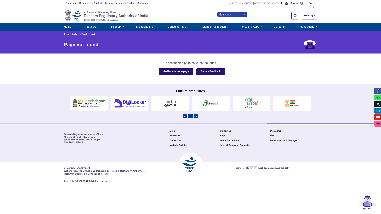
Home (66, 34)
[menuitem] (67, 27)
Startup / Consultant (137, 3)
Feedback (175, 136)
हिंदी (314, 7)
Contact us (225, 131)
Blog (172, 131)
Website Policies (178, 145)
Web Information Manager (283, 140)
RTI (272, 136)
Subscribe (175, 140)
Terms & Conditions (230, 140)
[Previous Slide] (185, 116)
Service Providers (114, 3)
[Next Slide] (196, 116)
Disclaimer (275, 131)
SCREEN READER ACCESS (266, 3)
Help (222, 136)
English (312, 3)
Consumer (70, 3)
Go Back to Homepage (176, 71)
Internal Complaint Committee (235, 145)
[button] (282, 3)
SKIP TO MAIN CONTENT (241, 3)
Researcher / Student (90, 3)
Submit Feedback (211, 71)
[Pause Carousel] (190, 116)
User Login (309, 16)
